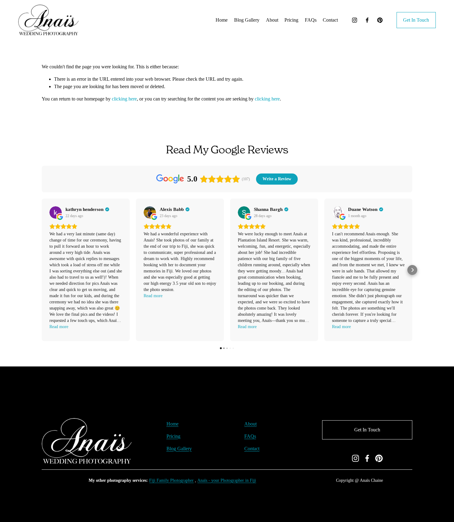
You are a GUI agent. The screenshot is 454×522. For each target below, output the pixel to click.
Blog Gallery (246, 20)
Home (222, 20)
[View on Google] (55, 212)
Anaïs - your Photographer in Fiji (226, 480)
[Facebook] (367, 20)
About (272, 20)
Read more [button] (58, 326)
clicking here (124, 98)
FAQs (311, 20)
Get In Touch (416, 20)
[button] (42, 270)
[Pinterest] (380, 20)
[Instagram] (354, 20)
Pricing (173, 436)
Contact (330, 20)
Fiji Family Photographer (171, 480)
